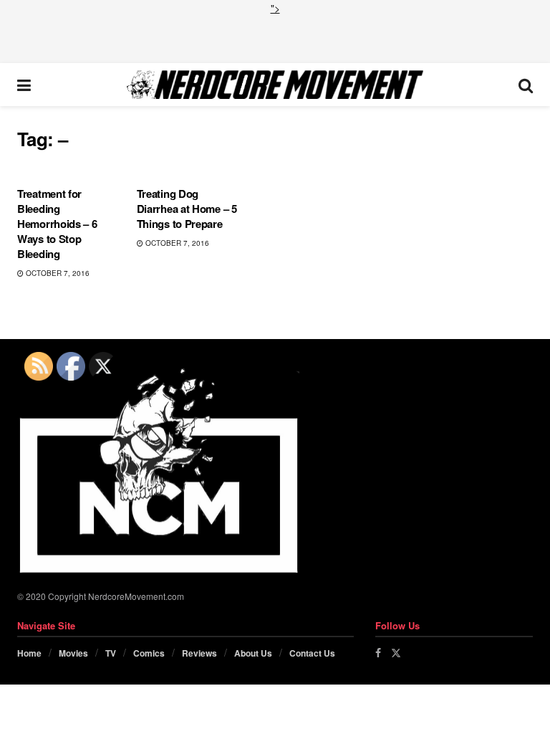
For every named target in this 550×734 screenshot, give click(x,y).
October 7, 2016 (57, 273)
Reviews (199, 653)
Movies (73, 653)
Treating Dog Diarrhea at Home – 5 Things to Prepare (187, 209)
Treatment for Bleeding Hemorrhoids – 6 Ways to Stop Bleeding (57, 224)
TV (110, 653)
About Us (253, 653)
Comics (149, 653)
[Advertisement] (275, 37)
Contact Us (312, 653)
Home (29, 653)
